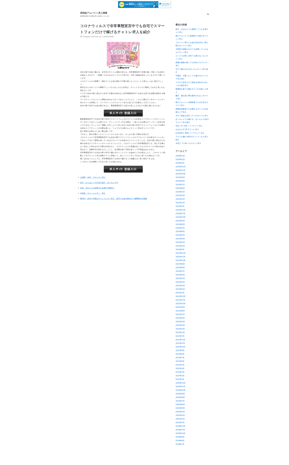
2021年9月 (180, 350)
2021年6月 (180, 361)
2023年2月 (180, 289)
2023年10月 (181, 260)
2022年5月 (180, 321)
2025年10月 (181, 174)
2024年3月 (180, 242)
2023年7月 (180, 271)
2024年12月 (181, 210)
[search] (208, 14)
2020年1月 (180, 422)
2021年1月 (180, 379)
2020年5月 (180, 408)
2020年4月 (180, 411)
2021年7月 (180, 357)
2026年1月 (180, 163)
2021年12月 (180, 339)
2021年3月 (180, 372)
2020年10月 (181, 390)
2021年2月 (180, 375)
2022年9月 (180, 307)
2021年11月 (180, 343)
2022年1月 (180, 336)
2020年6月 (180, 404)
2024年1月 (180, 249)
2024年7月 (180, 228)
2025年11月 (180, 170)
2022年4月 (180, 325)
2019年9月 (180, 437)
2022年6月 (180, 318)
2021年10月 (180, 347)
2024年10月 (181, 217)
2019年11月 (180, 430)
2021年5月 (180, 365)
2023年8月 (180, 267)
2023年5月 (180, 278)
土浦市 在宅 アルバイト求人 (92, 177)
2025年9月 (180, 177)
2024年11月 (180, 213)
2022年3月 (180, 329)
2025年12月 (181, 166)
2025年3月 (180, 199)
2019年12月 (180, 426)
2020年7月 (180, 401)
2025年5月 (180, 192)
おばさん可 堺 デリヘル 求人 (187, 129)
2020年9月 (180, 394)
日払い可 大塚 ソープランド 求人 (189, 126)
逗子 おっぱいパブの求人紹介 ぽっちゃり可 (99, 182)
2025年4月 (180, 195)
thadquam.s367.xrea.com (92, 36)
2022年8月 (180, 311)
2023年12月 (181, 253)
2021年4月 (180, 368)
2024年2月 (180, 246)
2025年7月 (180, 184)
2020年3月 (180, 415)
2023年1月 (180, 293)
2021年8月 (180, 354)
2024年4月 (180, 238)
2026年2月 (180, 159)
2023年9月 (180, 264)
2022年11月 (180, 300)
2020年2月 (180, 419)
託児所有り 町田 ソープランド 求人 (190, 133)
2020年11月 (180, 386)
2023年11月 (180, 257)
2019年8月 (180, 440)
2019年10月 (180, 433)
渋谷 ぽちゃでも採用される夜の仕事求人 (97, 188)
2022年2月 (180, 332)
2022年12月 (181, 296)
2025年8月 (180, 181)
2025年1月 (180, 206)
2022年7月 (180, 314)
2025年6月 (180, 188)
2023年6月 (180, 275)
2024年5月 (180, 235)
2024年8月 (180, 224)
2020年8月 (180, 397)
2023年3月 (180, 285)
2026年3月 (180, 156)
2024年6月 (180, 231)
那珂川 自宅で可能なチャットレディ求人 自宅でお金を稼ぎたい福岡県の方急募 (113, 198)
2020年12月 (181, 383)
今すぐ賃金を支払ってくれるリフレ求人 (192, 115)
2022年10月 (181, 303)
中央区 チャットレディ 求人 (92, 193)
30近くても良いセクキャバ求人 (188, 143)
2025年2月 (180, 202)
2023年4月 (180, 282)
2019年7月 (180, 444)
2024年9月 (180, 221)
